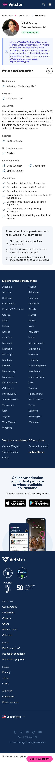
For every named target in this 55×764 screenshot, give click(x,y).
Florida (32, 309)
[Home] (12, 4)
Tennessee (8, 405)
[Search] (43, 4)
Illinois (32, 320)
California (7, 298)
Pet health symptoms (13, 659)
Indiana (6, 326)
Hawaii (32, 314)
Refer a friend (9, 629)
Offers (5, 623)
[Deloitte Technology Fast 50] (26, 587)
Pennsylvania (9, 393)
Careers (6, 618)
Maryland (7, 343)
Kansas (6, 331)
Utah (4, 410)
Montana (7, 360)
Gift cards (7, 635)
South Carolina (10, 399)
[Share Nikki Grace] (49, 71)
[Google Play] (39, 503)
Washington (35, 416)
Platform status (10, 702)
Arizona (6, 292)
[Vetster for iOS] (15, 503)
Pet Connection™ (11, 648)
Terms (5, 678)
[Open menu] (50, 4)
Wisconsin (34, 422)
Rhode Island (36, 393)
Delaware (34, 303)
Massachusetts (37, 343)
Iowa (31, 326)
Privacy (6, 672)
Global (5, 457)
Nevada (6, 365)
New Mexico (35, 371)
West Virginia (9, 422)
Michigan (7, 348)
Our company (9, 607)
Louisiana (7, 337)
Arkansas (34, 292)
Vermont (33, 410)
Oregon (33, 388)
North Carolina (37, 377)
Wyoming (7, 427)
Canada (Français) (38, 446)
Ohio (31, 382)
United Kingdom (10, 452)
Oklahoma (7, 388)
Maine (32, 337)
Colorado (33, 298)
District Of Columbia (13, 309)
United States (36, 452)
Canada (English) (11, 446)
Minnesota (34, 348)
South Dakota (36, 399)
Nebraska (34, 360)
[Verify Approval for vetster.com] (22, 573)
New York (7, 377)
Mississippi (7, 354)
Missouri (33, 354)
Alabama (7, 286)
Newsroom (8, 612)
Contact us (8, 696)
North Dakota (9, 382)
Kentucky (34, 331)
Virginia (6, 416)
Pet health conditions (13, 653)
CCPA (5, 683)
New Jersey (8, 371)
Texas (32, 405)
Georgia (6, 314)
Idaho (5, 320)
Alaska (32, 286)
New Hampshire (37, 365)
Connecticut (8, 303)
